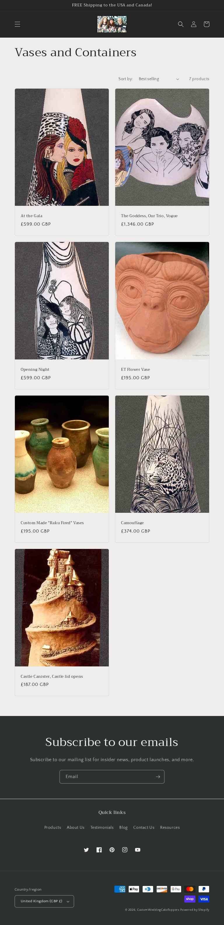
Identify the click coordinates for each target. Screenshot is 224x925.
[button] (17, 24)
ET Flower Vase (135, 369)
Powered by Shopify (194, 910)
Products (52, 827)
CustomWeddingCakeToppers (158, 910)
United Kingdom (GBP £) (41, 901)
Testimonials (102, 827)
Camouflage (132, 523)
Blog (123, 827)
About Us (76, 827)
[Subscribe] (157, 777)
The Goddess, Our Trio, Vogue (149, 216)
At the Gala (32, 216)
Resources (170, 827)
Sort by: (125, 79)
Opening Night (35, 369)
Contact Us (143, 827)
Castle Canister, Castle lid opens (52, 676)
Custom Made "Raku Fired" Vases (52, 523)
